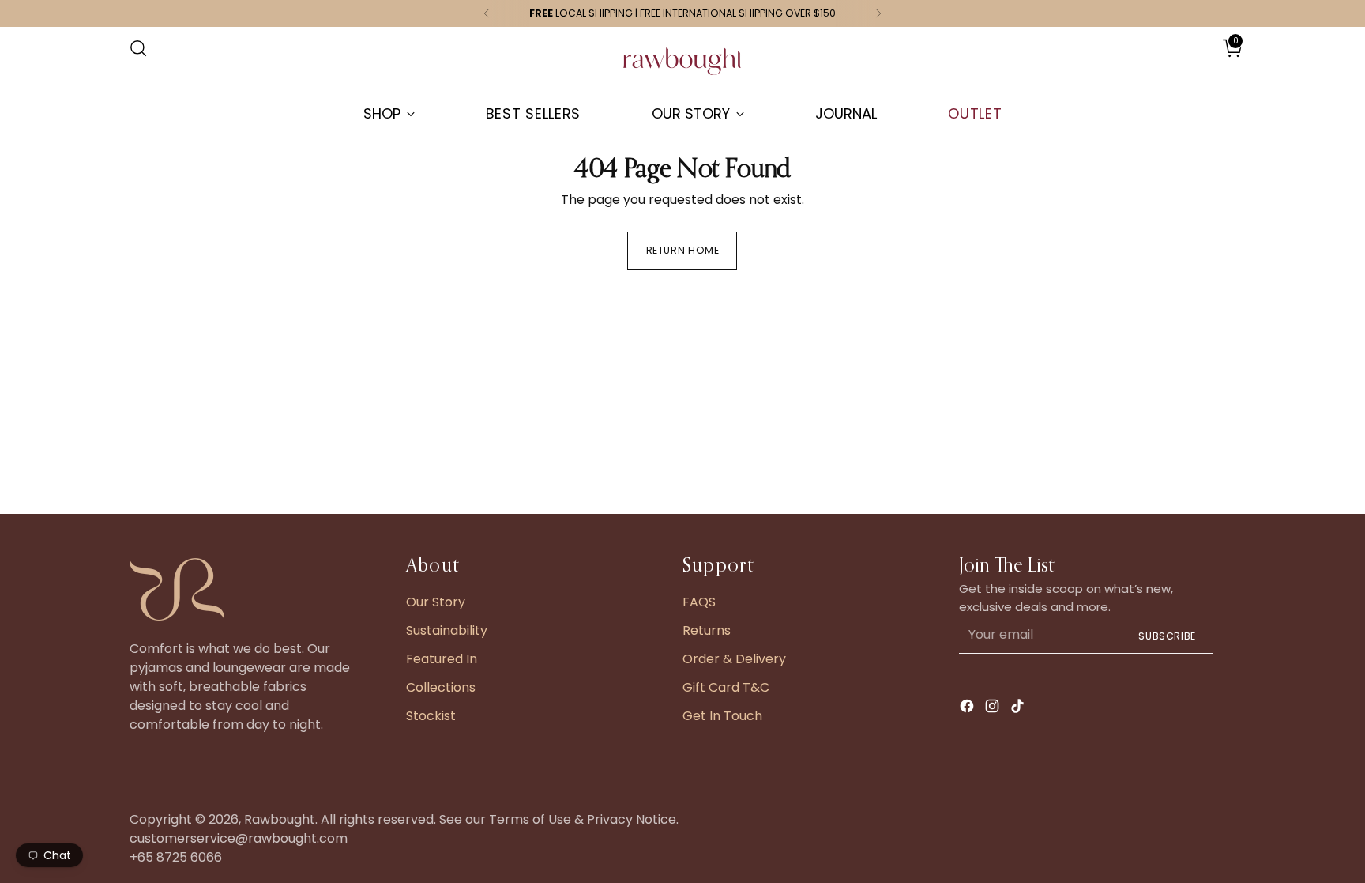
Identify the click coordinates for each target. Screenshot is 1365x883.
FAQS (699, 602)
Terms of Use (530, 819)
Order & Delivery (734, 659)
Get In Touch (722, 716)
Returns (706, 630)
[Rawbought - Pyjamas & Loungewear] (682, 69)
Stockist (431, 716)
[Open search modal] (138, 48)
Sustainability (446, 630)
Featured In (441, 659)
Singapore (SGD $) (1189, 64)
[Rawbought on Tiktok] (1019, 708)
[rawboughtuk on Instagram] (993, 708)
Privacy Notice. (633, 819)
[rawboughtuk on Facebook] (968, 708)
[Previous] (486, 13)
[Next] (878, 13)
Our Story (435, 602)
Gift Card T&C (725, 687)
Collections (441, 687)
